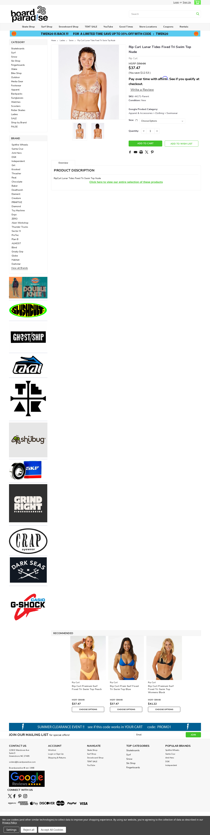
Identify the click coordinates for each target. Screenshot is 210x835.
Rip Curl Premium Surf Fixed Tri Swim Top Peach (87, 688)
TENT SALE (91, 26)
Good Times (126, 26)
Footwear (16, 85)
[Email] (135, 152)
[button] (28, 287)
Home (53, 40)
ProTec (15, 235)
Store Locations (148, 26)
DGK (14, 157)
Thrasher (16, 173)
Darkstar (16, 264)
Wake (14, 69)
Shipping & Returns (57, 757)
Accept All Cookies (52, 830)
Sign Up (187, 2)
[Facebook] (130, 152)
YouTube (108, 26)
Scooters (16, 106)
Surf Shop (46, 26)
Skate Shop (28, 26)
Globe (15, 255)
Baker (15, 185)
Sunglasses (17, 97)
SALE (14, 118)
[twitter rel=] (10, 796)
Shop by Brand (19, 122)
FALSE (14, 126)
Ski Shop (15, 60)
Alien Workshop (20, 222)
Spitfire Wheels (20, 144)
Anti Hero (17, 153)
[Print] (141, 152)
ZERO (15, 218)
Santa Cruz (17, 148)
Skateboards (17, 48)
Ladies (14, 114)
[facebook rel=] (14, 796)
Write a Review (142, 89)
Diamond (16, 206)
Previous (54, 82)
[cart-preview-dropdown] (197, 2)
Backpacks (16, 93)
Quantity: (134, 131)
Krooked (16, 169)
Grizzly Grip (17, 251)
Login (176, 2)
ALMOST (16, 243)
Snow (14, 56)
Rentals (184, 26)
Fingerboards (18, 65)
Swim (71, 40)
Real (14, 177)
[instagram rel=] (25, 796)
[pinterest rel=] (20, 796)
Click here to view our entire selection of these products (126, 182)
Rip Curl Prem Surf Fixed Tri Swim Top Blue (124, 688)
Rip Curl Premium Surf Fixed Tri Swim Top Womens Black (161, 689)
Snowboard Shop (68, 26)
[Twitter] (146, 152)
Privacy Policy (9, 822)
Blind (14, 247)
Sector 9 (16, 231)
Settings (11, 830)
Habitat (15, 259)
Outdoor (15, 77)
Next (123, 82)
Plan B (15, 239)
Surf (13, 52)
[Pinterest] (152, 152)
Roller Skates (18, 110)
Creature (16, 198)
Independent (18, 161)
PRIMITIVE (17, 202)
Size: (133, 120)
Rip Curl (76, 682)
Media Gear (17, 81)
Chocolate (17, 181)
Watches (16, 102)
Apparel (15, 89)
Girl (13, 165)
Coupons (168, 26)
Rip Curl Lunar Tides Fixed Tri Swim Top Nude (96, 40)
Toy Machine (18, 210)
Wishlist (52, 750)
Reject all (28, 830)
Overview (63, 162)
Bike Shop (16, 73)
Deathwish (17, 190)
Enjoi (14, 214)
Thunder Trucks (20, 227)
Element (16, 194)
